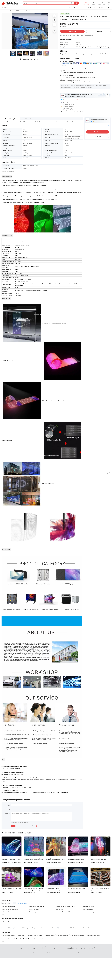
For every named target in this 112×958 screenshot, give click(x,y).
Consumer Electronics (10, 10)
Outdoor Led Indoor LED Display (67, 928)
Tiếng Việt (91, 948)
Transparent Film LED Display (8, 906)
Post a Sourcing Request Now (44, 826)
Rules (109, 8)
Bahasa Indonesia (98, 948)
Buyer (75, 8)
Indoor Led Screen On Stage (84, 928)
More (3, 941)
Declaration (71, 952)
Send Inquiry (72, 31)
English (20, 948)
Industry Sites (66, 947)
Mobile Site (89, 947)
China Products (26, 947)
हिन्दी (76, 948)
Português (30, 948)
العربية (64, 948)
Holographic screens (88, 909)
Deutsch (53, 948)
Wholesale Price (58, 947)
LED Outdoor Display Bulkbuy (34, 939)
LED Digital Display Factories (35, 935)
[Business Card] (108, 125)
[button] (78, 121)
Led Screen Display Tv (19, 939)
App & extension (92, 8)
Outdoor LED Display (7, 928)
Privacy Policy (79, 952)
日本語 (72, 948)
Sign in (108, 4)
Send (13, 826)
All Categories (7, 8)
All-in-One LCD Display (88, 906)
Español (25, 948)
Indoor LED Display (27, 10)
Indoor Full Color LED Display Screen (10, 909)
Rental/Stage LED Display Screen (36, 906)
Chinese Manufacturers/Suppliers (38, 947)
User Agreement (64, 952)
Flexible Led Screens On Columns (48, 928)
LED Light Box (34, 928)
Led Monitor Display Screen (93, 935)
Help (83, 8)
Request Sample (89, 35)
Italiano (48, 948)
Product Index (82, 947)
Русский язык (42, 948)
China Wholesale (49, 947)
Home (3, 10)
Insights (94, 947)
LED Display (18, 10)
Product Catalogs (23, 903)
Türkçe (85, 948)
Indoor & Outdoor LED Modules (63, 912)
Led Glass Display (7, 939)
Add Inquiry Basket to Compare (30, 59)
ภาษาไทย (81, 948)
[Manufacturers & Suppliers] (10, 3)
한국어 (68, 948)
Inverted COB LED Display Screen (91, 912)
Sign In (62, 112)
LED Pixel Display (60, 909)
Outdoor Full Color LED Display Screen (65, 906)
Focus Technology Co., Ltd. (46, 952)
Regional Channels (74, 947)
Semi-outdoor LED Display (22, 928)
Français (36, 948)
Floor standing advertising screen (36, 912)
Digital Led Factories (49, 935)
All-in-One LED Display (34, 909)
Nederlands (59, 948)
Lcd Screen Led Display (63, 935)
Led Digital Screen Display (78, 935)
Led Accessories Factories (9, 935)
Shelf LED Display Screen (7, 912)
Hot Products (18, 947)
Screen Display (21, 935)
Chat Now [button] (99, 31)
